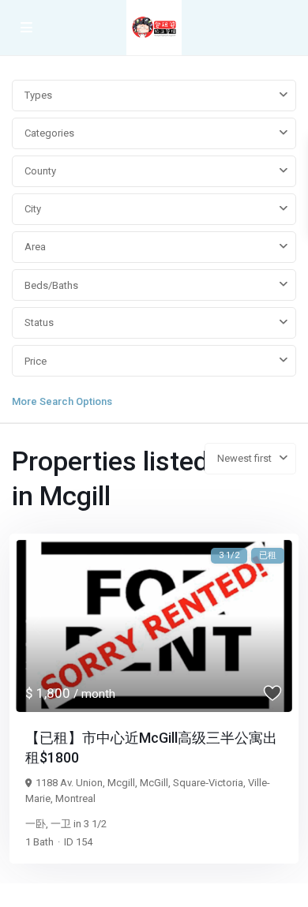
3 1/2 (95, 824)
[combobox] (154, 95)
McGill (154, 783)
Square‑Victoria (208, 783)
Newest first (244, 458)
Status (39, 322)
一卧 (35, 824)
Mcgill (121, 783)
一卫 (61, 824)
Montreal (75, 798)
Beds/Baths (51, 285)
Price (35, 361)
